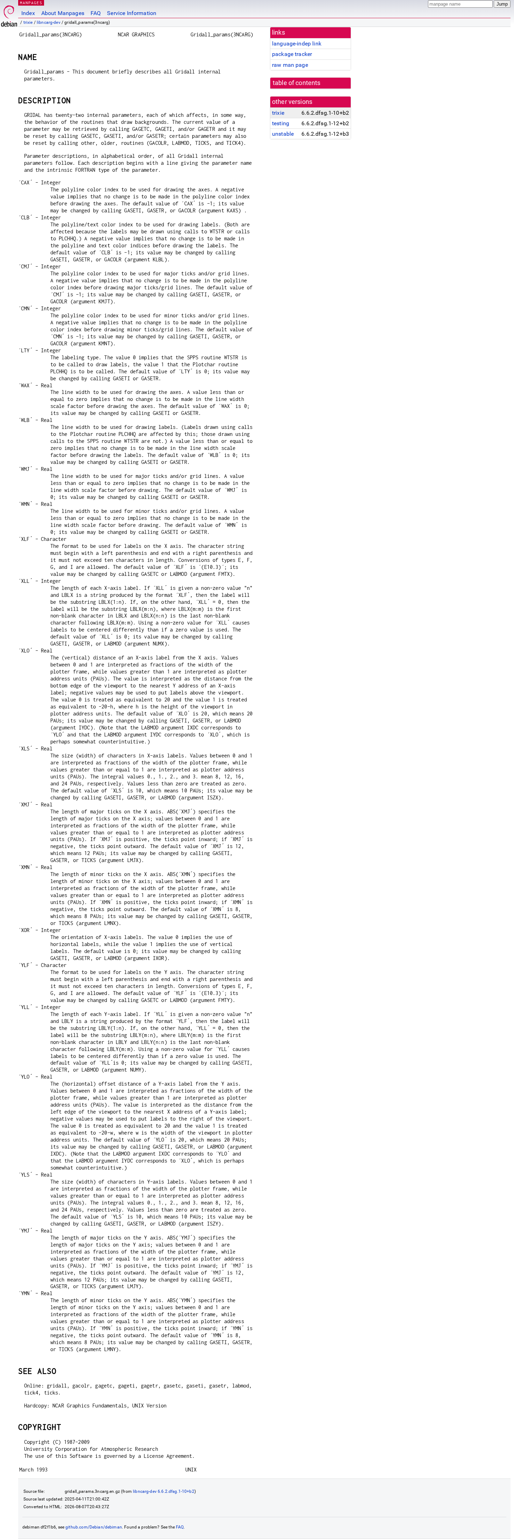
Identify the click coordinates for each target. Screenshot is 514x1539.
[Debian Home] (9, 14)
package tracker (292, 54)
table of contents (297, 82)
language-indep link (296, 43)
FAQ (96, 13)
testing (280, 123)
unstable (283, 133)
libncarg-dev (48, 22)
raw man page (290, 65)
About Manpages (62, 13)
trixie (28, 22)
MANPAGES (31, 2)
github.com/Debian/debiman (93, 1527)
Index (28, 13)
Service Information (131, 13)
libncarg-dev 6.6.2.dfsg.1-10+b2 (163, 1491)
